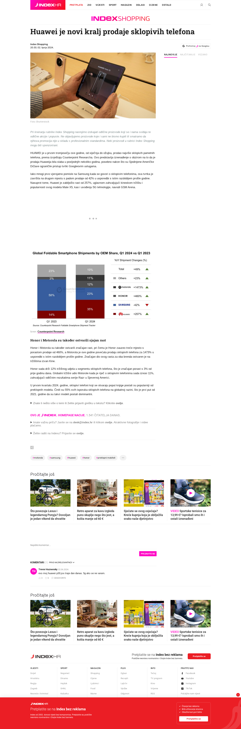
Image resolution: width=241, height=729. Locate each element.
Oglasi (140, 5)
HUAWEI (71, 458)
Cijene (153, 5)
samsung (55, 458)
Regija (33, 683)
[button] (34, 492)
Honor (86, 458)
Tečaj (153, 673)
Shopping (95, 673)
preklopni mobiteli (105, 458)
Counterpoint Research (51, 331)
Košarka (64, 693)
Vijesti (100, 5)
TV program (156, 678)
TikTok (189, 688)
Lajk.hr (124, 683)
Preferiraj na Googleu (197, 46)
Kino (153, 683)
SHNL (63, 688)
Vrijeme (154, 688)
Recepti (124, 678)
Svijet (33, 673)
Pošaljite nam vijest (190, 693)
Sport (113, 5)
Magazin (95, 668)
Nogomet (65, 673)
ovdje (108, 422)
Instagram (191, 683)
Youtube (190, 678)
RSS (153, 693)
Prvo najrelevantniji (60, 562)
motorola (38, 458)
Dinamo (64, 678)
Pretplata (76, 5)
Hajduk (63, 683)
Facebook (190, 673)
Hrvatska (34, 678)
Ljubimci (94, 683)
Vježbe (124, 688)
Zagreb (33, 688)
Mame (93, 693)
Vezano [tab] (202, 55)
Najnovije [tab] (170, 55)
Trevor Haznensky (48, 569)
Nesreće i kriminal (39, 693)
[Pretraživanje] (208, 5)
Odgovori (125, 693)
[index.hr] (47, 5)
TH (33, 571)
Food (92, 688)
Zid (89, 5)
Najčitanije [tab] (187, 55)
